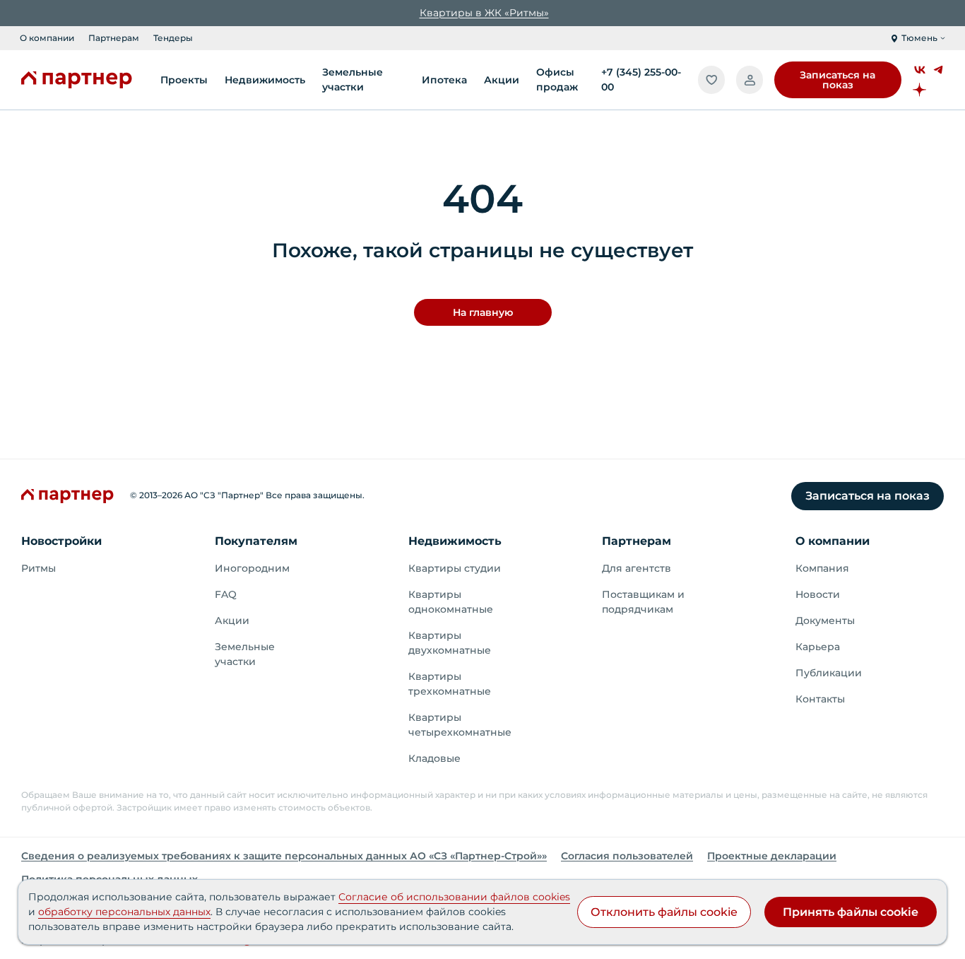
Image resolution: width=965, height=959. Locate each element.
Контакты (820, 699)
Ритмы (38, 568)
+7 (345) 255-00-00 (641, 79)
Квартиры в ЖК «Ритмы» (484, 12)
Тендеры (173, 38)
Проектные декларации (771, 855)
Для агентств (636, 568)
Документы (825, 620)
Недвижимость (455, 541)
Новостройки (61, 541)
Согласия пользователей (627, 855)
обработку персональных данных (124, 911)
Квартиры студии (454, 568)
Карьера (817, 646)
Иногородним (252, 568)
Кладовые (434, 758)
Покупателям (256, 541)
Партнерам (113, 38)
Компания (822, 568)
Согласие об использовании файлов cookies (454, 896)
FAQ (226, 594)
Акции (232, 620)
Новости (817, 594)
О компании (47, 38)
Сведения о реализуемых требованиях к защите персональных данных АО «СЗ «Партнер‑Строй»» (284, 855)
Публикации (828, 672)
